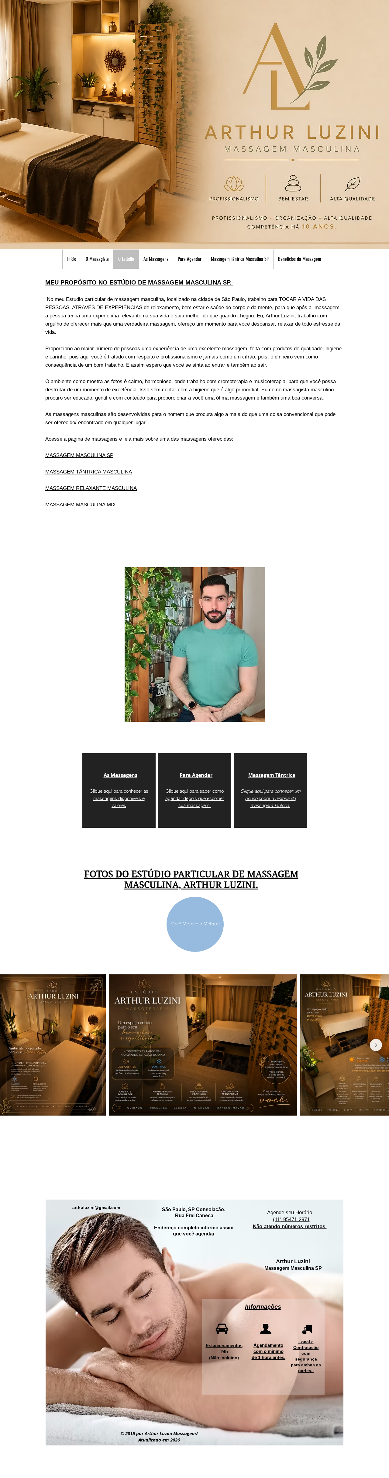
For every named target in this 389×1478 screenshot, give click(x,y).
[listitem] (119, 790)
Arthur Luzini (293, 1261)
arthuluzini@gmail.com (96, 1207)
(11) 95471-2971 (291, 1219)
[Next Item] (376, 1045)
